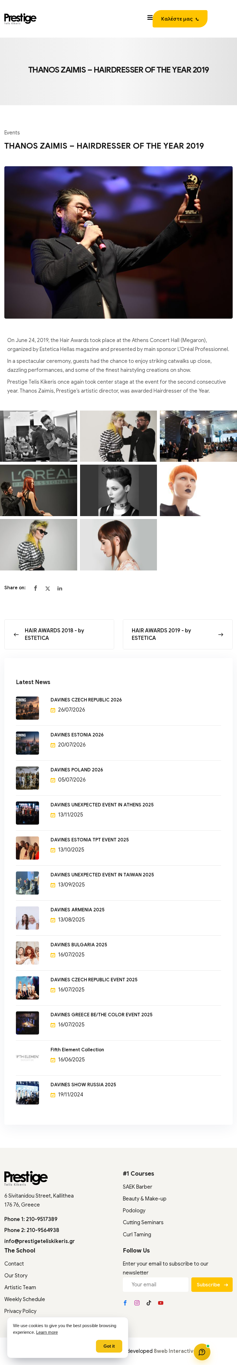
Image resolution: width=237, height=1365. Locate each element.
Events (12, 133)
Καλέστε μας (177, 19)
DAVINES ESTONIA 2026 (77, 735)
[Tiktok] (149, 1303)
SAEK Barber (137, 1187)
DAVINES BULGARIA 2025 (79, 945)
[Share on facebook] (35, 588)
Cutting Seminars (143, 1222)
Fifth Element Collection (77, 1050)
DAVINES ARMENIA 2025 (78, 910)
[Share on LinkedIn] (59, 588)
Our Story (15, 1275)
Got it (109, 1346)
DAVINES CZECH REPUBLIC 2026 (86, 700)
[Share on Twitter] (47, 588)
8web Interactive (175, 1351)
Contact (14, 1264)
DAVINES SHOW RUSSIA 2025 (83, 1085)
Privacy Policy (20, 1311)
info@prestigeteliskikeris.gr (39, 1241)
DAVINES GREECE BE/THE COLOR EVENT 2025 (102, 1015)
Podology (134, 1210)
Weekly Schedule (24, 1299)
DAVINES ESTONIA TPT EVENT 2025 (90, 840)
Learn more (47, 1332)
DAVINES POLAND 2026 (77, 770)
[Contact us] (202, 1352)
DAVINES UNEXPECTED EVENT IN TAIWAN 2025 (102, 875)
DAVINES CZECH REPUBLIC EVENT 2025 (94, 980)
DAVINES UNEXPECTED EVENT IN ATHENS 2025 (102, 805)
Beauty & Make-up (144, 1199)
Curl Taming (137, 1234)
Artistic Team (20, 1287)
